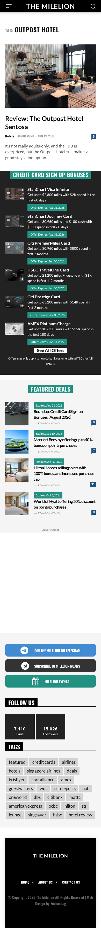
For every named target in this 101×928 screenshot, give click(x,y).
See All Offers (50, 350)
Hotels (9, 136)
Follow (51, 716)
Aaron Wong (25, 136)
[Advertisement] (50, 583)
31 (93, 484)
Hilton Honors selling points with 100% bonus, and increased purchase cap (64, 473)
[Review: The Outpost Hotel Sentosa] (50, 76)
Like (20, 716)
